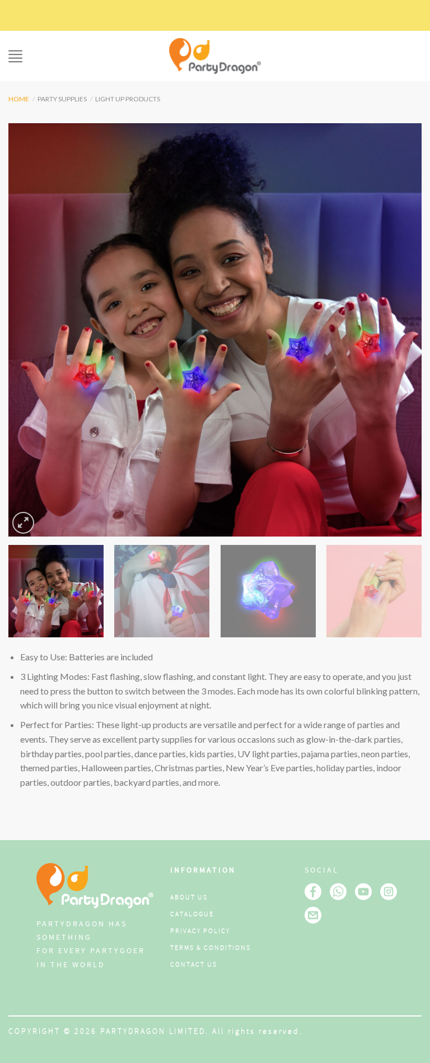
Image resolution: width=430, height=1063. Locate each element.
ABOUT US (189, 897)
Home (18, 99)
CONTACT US (193, 965)
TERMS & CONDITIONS (210, 948)
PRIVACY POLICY (200, 931)
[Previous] (31, 329)
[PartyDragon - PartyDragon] (215, 56)
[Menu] (15, 56)
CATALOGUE (192, 914)
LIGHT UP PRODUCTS (127, 99)
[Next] (399, 329)
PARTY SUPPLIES (62, 99)
